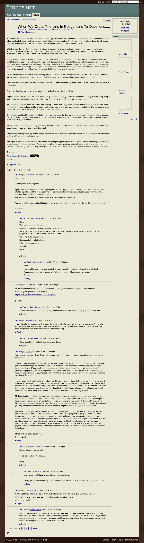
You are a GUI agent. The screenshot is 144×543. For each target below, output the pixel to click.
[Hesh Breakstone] (11, 32)
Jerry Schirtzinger (123, 112)
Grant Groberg (124, 72)
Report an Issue (117, 540)
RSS (8, 533)
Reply (18, 212)
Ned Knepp (30, 351)
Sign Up (101, 2)
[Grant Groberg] (125, 64)
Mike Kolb (123, 54)
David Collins (35, 306)
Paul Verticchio (31, 490)
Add (108, 20)
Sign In (108, 2)
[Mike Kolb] (125, 46)
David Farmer (35, 218)
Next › (35, 528)
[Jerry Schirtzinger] (125, 103)
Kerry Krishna (31, 320)
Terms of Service (131, 540)
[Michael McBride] (125, 82)
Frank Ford (26, 540)
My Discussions (29, 19)
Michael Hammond (37, 446)
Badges (106, 540)
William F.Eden (35, 509)
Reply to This (13, 164)
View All (134, 119)
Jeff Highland (35, 338)
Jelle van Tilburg (32, 174)
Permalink (16, 174)
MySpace (14, 156)
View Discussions (28, 32)
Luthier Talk (70, 29)
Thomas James (31, 284)
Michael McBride (122, 91)
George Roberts (40, 262)
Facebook (25, 156)
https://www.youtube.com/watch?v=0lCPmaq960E (35, 294)
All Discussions (13, 19)
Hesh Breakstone (34, 29)
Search (141, 2)
